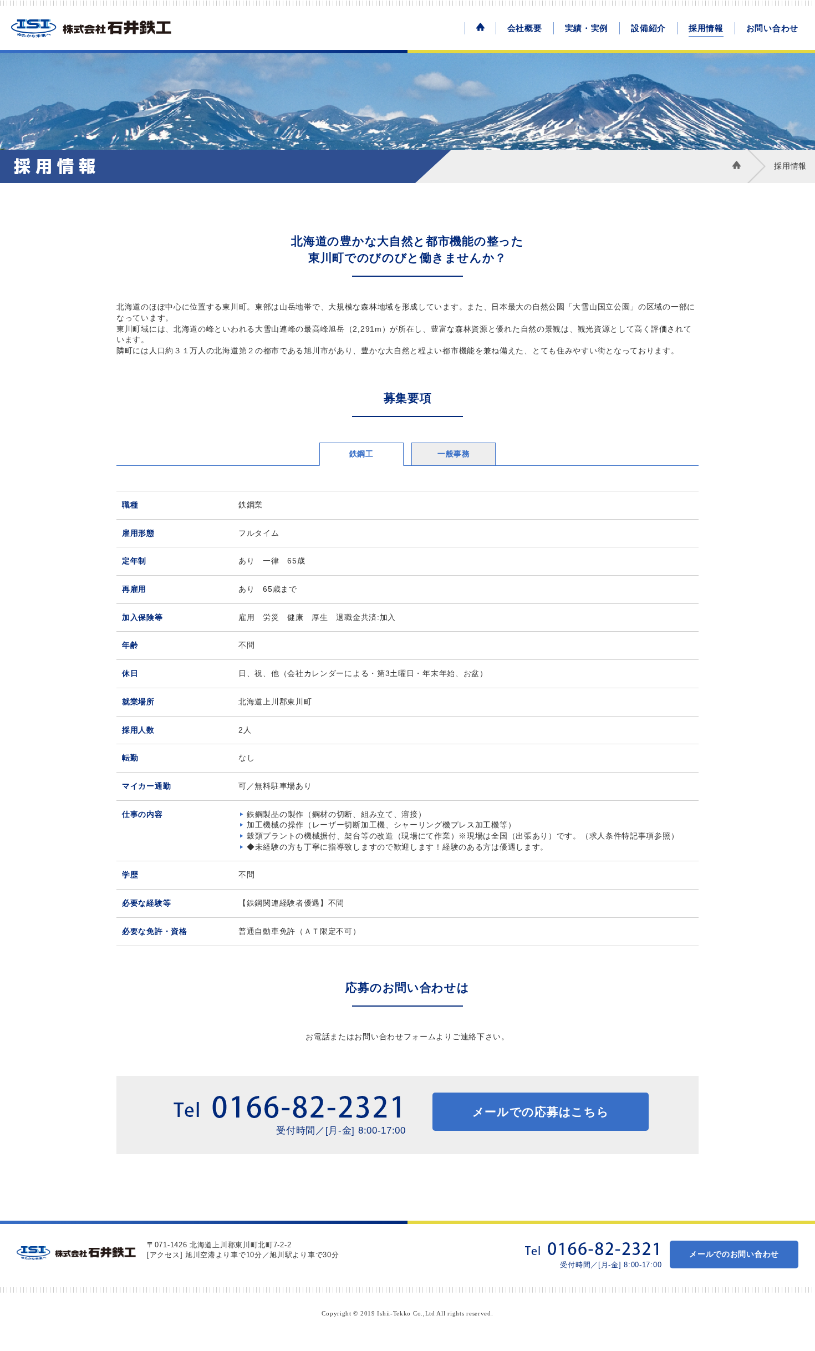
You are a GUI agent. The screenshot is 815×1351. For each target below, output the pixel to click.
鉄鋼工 (361, 453)
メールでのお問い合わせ (734, 1254)
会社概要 (524, 28)
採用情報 (706, 28)
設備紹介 (648, 28)
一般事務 (453, 453)
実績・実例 (587, 28)
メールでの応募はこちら (540, 1111)
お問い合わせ (772, 28)
